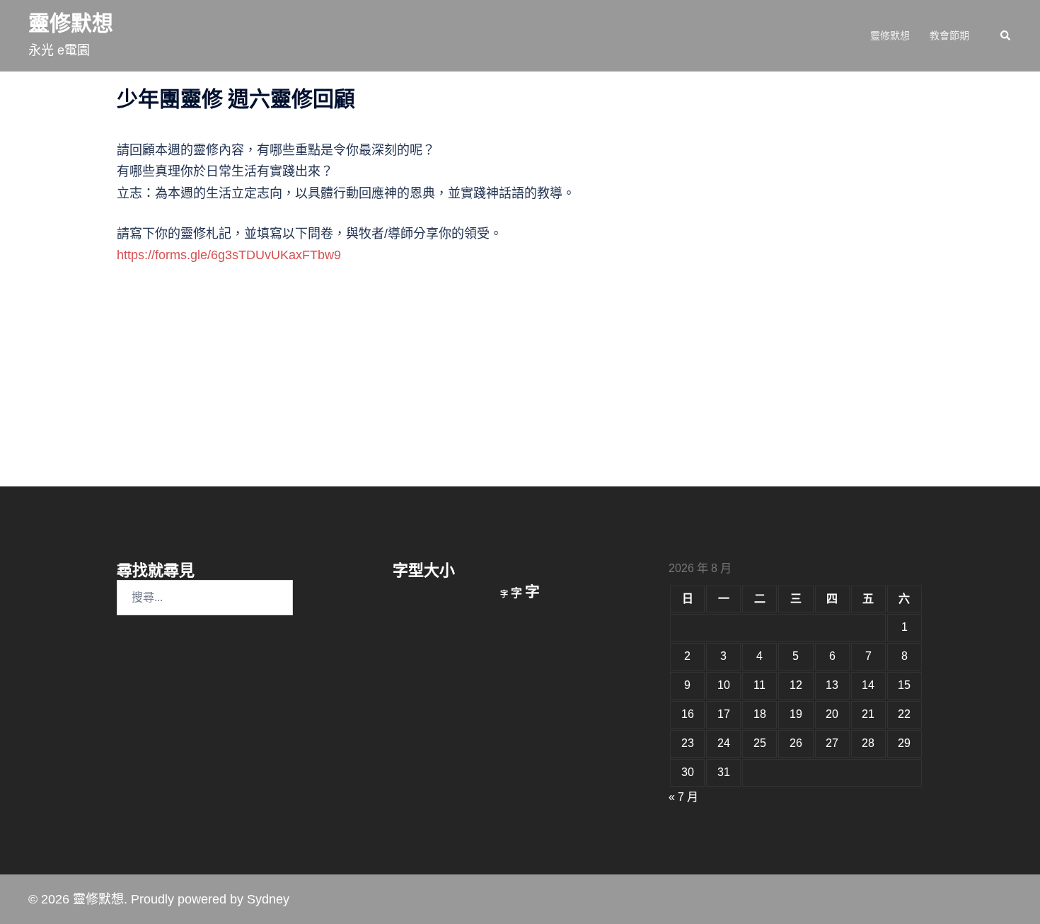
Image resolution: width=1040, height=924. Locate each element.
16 (687, 714)
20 (832, 714)
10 (723, 685)
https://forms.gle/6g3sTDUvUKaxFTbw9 (229, 255)
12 (796, 685)
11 (759, 685)
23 (687, 743)
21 (868, 714)
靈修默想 (70, 23)
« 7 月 (683, 797)
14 (868, 685)
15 (904, 685)
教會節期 (949, 35)
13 (832, 685)
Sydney (268, 899)
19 (796, 714)
